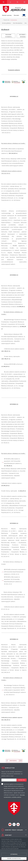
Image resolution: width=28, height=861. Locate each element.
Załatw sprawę (7, 15)
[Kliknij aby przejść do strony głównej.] (10, 2)
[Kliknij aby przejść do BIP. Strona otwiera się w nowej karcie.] (18, 824)
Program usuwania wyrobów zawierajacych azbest (8, 36)
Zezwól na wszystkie (14, 858)
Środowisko (13, 20)
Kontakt (16, 15)
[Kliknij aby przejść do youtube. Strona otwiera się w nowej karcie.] (10, 824)
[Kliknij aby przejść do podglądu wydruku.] (20, 760)
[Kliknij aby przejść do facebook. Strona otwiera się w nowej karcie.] (14, 824)
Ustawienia (13, 854)
